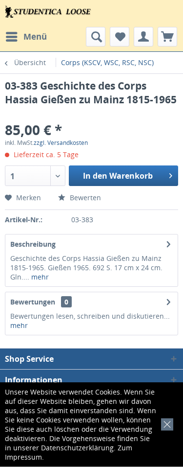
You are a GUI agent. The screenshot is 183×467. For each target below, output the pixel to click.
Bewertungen (32, 301)
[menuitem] (26, 37)
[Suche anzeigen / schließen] (95, 37)
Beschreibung (33, 244)
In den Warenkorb (118, 175)
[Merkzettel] (119, 37)
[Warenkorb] (167, 37)
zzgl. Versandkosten (61, 143)
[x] (165, 423)
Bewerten (84, 197)
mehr (39, 276)
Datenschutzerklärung (77, 447)
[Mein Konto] (143, 37)
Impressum (23, 457)
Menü (35, 36)
